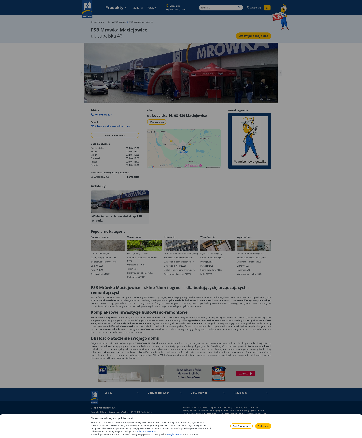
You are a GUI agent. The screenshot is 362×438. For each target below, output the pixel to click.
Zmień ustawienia (241, 426)
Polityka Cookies (174, 434)
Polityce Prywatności (146, 431)
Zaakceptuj (263, 426)
